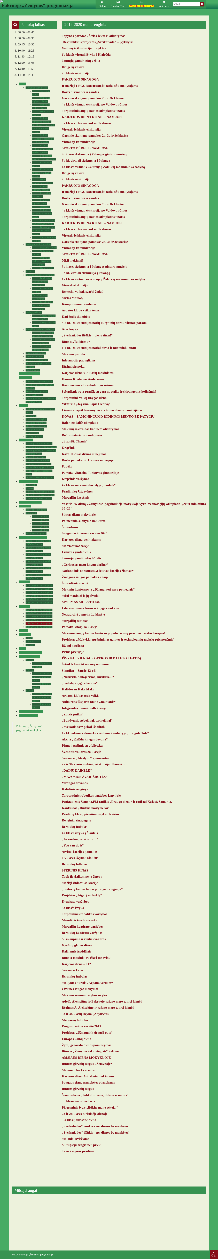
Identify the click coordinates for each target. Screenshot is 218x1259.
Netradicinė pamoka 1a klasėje (83, 614)
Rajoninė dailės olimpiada (80, 422)
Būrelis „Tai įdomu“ (76, 341)
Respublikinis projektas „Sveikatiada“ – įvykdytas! (98, 42)
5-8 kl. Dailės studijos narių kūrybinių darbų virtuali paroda (104, 323)
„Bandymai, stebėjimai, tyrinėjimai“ (87, 720)
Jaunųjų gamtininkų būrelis (81, 558)
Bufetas (29, 488)
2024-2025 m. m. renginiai (39, 610)
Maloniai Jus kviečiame (78, 1070)
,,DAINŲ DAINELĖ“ (77, 770)
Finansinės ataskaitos (35, 353)
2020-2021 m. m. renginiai (39, 620)
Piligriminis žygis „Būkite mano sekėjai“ (90, 1107)
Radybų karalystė (34, 436)
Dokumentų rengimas (30, 711)
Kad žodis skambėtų (76, 316)
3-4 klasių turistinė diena (79, 1120)
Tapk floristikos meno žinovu (82, 876)
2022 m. (44, 520)
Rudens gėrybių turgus (78, 1089)
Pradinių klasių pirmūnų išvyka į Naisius (90, 814)
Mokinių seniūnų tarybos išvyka (84, 995)
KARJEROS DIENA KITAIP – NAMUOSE (92, 117)
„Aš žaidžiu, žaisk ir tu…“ (80, 839)
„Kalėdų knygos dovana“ (80, 683)
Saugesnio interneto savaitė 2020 (84, 533)
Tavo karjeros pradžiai (78, 1151)
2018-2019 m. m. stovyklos (39, 602)
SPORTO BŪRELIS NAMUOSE (85, 148)
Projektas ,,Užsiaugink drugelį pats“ (87, 1032)
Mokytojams (25, 440)
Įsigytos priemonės (29, 656)
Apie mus (163, 6)
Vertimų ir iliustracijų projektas (84, 48)
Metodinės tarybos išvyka (79, 920)
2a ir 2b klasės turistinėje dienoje (84, 1114)
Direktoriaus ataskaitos (36, 360)
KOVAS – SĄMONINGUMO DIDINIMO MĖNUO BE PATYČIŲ (108, 416)
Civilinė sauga (32, 370)
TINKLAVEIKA (28, 715)
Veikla (22, 84)
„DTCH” (30, 645)
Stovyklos (24, 581)
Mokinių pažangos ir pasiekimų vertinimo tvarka (43, 138)
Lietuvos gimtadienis (76, 552)
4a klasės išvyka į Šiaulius (80, 833)
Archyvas (24, 606)
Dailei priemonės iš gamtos (80, 92)
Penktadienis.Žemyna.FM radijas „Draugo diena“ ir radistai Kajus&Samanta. (117, 801)
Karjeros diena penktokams (81, 539)
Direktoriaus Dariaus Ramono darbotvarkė (42, 281)
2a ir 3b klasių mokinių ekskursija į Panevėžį (93, 764)
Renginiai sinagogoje (76, 820)
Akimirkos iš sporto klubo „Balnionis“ (89, 702)
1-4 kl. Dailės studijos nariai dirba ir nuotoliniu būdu (99, 348)
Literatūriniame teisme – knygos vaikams (90, 608)
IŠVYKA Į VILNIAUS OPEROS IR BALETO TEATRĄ (101, 658)
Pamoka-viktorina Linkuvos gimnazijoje (90, 472)
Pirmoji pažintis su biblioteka (82, 745)
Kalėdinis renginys (75, 789)
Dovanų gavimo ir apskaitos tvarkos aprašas (43, 230)
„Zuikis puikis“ (72, 714)
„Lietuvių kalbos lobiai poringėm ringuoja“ (92, 889)
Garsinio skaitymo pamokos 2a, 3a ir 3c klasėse (95, 135)
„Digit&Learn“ (33, 641)
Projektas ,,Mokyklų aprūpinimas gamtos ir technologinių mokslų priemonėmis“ (118, 639)
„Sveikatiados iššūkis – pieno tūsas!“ (87, 335)
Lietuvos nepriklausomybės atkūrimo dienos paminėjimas (102, 410)
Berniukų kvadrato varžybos (82, 932)
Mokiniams (25, 377)
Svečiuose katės (72, 970)
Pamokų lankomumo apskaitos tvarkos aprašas (42, 149)
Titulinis (102, 6)
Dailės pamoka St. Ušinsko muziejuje (87, 460)
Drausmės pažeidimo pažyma (39, 477)
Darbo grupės (46, 268)
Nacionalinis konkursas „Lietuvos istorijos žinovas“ (98, 570)
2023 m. (44, 516)
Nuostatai (44, 207)
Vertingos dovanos (75, 783)
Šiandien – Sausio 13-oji (79, 670)
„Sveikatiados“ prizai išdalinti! (83, 727)
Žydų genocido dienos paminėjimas (86, 1045)
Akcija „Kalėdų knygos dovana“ (85, 739)
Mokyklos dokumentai (36, 87)
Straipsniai (31, 513)
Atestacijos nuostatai (35, 457)
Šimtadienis (70, 527)
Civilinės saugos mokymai (80, 989)
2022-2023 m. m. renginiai (39, 613)
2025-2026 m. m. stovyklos (39, 585)
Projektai (30, 271)
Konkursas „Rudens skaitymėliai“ (86, 808)
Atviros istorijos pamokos (79, 851)
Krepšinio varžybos (75, 479)
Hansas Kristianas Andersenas (83, 379)
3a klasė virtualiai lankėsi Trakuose (86, 123)
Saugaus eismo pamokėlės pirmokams (88, 1082)
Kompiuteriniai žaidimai (79, 304)
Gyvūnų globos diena (77, 945)
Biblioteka (24, 506)
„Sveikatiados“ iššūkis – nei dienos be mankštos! (95, 1126)
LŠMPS (23, 630)
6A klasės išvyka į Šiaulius (80, 858)
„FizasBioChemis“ (75, 441)
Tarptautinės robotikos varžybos (84, 914)
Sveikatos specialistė (30, 502)
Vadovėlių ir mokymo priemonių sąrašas (42, 677)
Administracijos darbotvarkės (40, 275)
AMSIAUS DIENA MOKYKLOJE (86, 1057)
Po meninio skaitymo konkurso (84, 521)
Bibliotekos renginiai (36, 533)
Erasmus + (24, 634)
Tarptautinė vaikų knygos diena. (84, 398)
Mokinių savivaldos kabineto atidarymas (90, 429)
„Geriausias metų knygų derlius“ (85, 564)
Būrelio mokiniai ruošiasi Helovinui (86, 957)
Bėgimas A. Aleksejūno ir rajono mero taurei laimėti (98, 1007)
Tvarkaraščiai (117, 6)
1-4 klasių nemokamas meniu (40, 491)
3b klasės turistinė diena (78, 1101)
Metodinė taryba (48, 247)
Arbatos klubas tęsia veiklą (80, 695)
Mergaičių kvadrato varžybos (82, 926)
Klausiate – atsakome (36, 426)
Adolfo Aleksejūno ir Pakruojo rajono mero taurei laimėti (102, 1001)
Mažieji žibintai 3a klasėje (80, 883)
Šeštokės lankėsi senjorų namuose (85, 664)
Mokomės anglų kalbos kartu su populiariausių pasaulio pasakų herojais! (113, 633)
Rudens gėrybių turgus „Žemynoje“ (87, 1064)
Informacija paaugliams (78, 360)
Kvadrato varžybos (75, 901)
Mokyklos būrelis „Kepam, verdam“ (87, 982)
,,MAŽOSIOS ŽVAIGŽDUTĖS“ (84, 777)
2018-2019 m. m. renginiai (39, 627)
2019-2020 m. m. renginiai (39, 623)
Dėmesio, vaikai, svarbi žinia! (82, 291)
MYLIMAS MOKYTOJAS (81, 602)
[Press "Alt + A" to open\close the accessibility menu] (214, 1254)
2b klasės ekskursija (76, 73)
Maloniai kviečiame (75, 1139)
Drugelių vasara (73, 67)
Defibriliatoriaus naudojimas (82, 435)
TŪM (22, 648)
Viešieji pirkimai (34, 312)
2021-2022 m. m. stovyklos (39, 599)
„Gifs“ (29, 638)
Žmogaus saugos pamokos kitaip (85, 577)
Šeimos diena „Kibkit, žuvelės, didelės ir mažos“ (95, 1095)
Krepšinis (68, 447)
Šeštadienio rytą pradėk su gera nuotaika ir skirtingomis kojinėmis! (109, 391)
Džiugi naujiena (73, 645)
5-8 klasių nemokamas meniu (40, 495)
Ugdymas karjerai (34, 395)
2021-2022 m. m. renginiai (39, 616)
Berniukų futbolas (74, 826)
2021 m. (44, 523)
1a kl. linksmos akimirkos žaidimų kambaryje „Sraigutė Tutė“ (105, 733)
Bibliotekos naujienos (36, 510)
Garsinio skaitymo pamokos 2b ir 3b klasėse (92, 98)
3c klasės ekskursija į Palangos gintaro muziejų (94, 154)
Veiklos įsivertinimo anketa (39, 443)
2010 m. (44, 527)
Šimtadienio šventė (75, 583)
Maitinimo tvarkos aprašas (38, 498)
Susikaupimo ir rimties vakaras (84, 939)
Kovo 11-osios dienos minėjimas (84, 454)
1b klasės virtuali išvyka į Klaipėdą (86, 54)
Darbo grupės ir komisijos (38, 244)
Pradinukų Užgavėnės (77, 491)
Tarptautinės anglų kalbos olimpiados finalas (93, 110)
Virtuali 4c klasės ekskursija (81, 129)
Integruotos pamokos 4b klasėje (84, 708)
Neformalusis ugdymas (37, 391)
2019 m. (44, 530)
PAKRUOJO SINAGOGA (80, 79)
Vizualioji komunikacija (78, 142)
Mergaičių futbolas (75, 621)
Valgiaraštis (31, 485)
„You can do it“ (73, 845)
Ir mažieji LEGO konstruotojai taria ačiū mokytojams (100, 85)
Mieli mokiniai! (72, 260)
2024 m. (30, 690)
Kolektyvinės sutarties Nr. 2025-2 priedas (42, 172)
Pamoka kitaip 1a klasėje (79, 627)
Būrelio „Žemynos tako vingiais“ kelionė (90, 1051)
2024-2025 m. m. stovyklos (39, 589)
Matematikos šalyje (75, 546)
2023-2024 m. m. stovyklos (39, 592)
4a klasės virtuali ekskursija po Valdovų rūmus (94, 104)
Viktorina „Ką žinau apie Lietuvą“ (86, 404)
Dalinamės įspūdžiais (76, 951)
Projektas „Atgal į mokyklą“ (82, 895)
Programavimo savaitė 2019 (81, 1026)
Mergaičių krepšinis (75, 497)
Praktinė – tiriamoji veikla (32, 537)
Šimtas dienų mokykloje (79, 514)
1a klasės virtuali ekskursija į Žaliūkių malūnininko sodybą (103, 167)
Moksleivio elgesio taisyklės (39, 381)
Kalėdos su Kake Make (78, 689)
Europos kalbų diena (76, 1039)
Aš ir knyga (70, 329)
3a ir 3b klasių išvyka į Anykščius (85, 1014)
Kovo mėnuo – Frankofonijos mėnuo (88, 385)
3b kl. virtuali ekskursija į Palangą (86, 160)
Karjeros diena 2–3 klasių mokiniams (88, 1076)
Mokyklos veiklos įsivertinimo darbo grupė (41, 261)
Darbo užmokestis (34, 356)
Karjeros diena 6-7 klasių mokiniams (87, 373)
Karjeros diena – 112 (76, 964)
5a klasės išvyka (73, 908)
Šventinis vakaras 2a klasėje (81, 752)
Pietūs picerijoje (73, 652)
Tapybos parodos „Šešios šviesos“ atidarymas (93, 36)
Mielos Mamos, (72, 298)
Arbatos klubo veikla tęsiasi (81, 310)
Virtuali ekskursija (75, 285)
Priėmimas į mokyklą (36, 419)
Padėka (67, 466)
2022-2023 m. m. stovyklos (39, 596)
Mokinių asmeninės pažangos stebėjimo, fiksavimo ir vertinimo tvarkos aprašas (43, 125)
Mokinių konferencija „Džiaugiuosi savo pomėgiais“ (98, 589)
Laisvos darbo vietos (30, 652)
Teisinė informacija (29, 373)
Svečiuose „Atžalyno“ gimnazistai (85, 758)
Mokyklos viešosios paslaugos (40, 329)
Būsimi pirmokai (73, 366)
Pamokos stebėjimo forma (38, 464)
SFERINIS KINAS (75, 870)
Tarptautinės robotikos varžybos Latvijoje (91, 795)
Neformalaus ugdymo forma (39, 467)
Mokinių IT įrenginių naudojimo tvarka (42, 213)
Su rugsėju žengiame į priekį (81, 1145)
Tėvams (23, 405)
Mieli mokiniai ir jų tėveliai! (81, 596)
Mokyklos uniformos (36, 423)
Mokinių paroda (73, 354)
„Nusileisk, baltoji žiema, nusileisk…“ (88, 677)
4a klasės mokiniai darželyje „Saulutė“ (89, 485)
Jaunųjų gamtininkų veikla (81, 60)
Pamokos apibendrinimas (38, 460)
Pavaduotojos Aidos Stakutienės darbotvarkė (42, 305)
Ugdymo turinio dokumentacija (41, 447)
